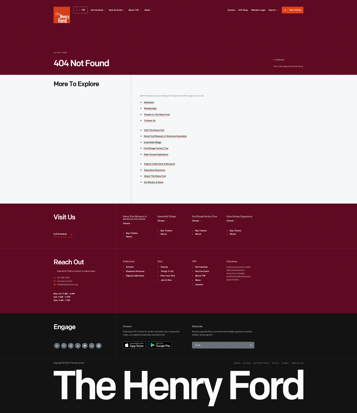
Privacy (275, 363)
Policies (247, 363)
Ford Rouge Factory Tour (156, 148)
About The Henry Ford (155, 176)
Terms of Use (297, 363)
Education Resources (154, 170)
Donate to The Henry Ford (157, 115)
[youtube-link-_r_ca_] (85, 345)
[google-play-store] (160, 345)
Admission (149, 103)
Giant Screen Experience (156, 155)
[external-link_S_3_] (81, 284)
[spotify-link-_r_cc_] (99, 345)
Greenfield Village (152, 142)
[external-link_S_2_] (81, 281)
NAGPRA (237, 363)
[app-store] (134, 345)
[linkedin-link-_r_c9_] (78, 345)
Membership (150, 109)
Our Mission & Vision (153, 182)
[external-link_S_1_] (81, 278)
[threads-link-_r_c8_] (71, 345)
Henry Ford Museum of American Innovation (165, 136)
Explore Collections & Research (159, 164)
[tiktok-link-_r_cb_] (92, 345)
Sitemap (285, 363)
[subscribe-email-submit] (251, 345)
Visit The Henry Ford (154, 130)
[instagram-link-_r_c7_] (64, 345)
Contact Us (149, 121)
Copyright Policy (261, 363)
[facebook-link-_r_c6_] (57, 345)
